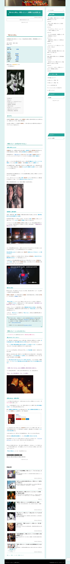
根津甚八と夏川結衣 (12, 104)
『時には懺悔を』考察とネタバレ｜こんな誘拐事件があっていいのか (55, 19)
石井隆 (17, 49)
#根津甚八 (31, 318)
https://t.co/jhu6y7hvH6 (16, 322)
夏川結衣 (17, 53)
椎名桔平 (17, 59)
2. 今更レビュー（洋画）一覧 (52, 80)
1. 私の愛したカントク (51, 77)
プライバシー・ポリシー (9, 562)
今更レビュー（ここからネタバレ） (14, 107)
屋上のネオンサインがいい (13, 109)
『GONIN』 (16, 296)
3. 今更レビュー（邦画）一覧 (52, 82)
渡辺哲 (17, 58)
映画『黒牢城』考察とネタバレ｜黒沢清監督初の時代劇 (55, 57)
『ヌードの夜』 (29, 154)
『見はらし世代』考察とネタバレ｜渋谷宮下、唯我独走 (55, 24)
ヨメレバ (20, 415)
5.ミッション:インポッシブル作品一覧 (54, 87)
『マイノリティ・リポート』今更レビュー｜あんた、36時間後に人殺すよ (55, 68)
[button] (63, 10)
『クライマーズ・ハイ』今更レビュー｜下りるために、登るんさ (55, 46)
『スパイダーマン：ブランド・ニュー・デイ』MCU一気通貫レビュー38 (55, 30)
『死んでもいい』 (17, 154)
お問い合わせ (17, 562)
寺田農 (17, 56)
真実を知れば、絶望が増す (13, 110)
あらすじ (9, 100)
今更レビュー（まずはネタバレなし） (15, 101)
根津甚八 (17, 414)
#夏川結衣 (26, 319)
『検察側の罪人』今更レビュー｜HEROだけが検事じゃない (55, 41)
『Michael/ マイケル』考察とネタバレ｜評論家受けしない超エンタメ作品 (55, 62)
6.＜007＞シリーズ (50, 90)
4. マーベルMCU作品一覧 (52, 85)
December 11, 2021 (27, 325)
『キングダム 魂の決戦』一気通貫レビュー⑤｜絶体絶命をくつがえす (55, 35)
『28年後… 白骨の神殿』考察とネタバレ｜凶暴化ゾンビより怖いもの (55, 51)
